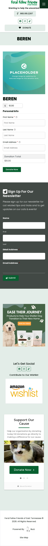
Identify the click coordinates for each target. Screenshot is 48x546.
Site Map (24, 537)
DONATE (26, 27)
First (4, 232)
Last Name (8, 129)
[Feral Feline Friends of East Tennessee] (24, 2)
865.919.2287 (26, 13)
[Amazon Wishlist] (24, 390)
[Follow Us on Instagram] (25, 21)
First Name (9, 117)
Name (6, 218)
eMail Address (11, 249)
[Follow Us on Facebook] (20, 21)
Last (4, 244)
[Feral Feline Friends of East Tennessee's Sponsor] (24, 325)
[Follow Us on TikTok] (29, 21)
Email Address (10, 142)
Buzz (32, 529)
